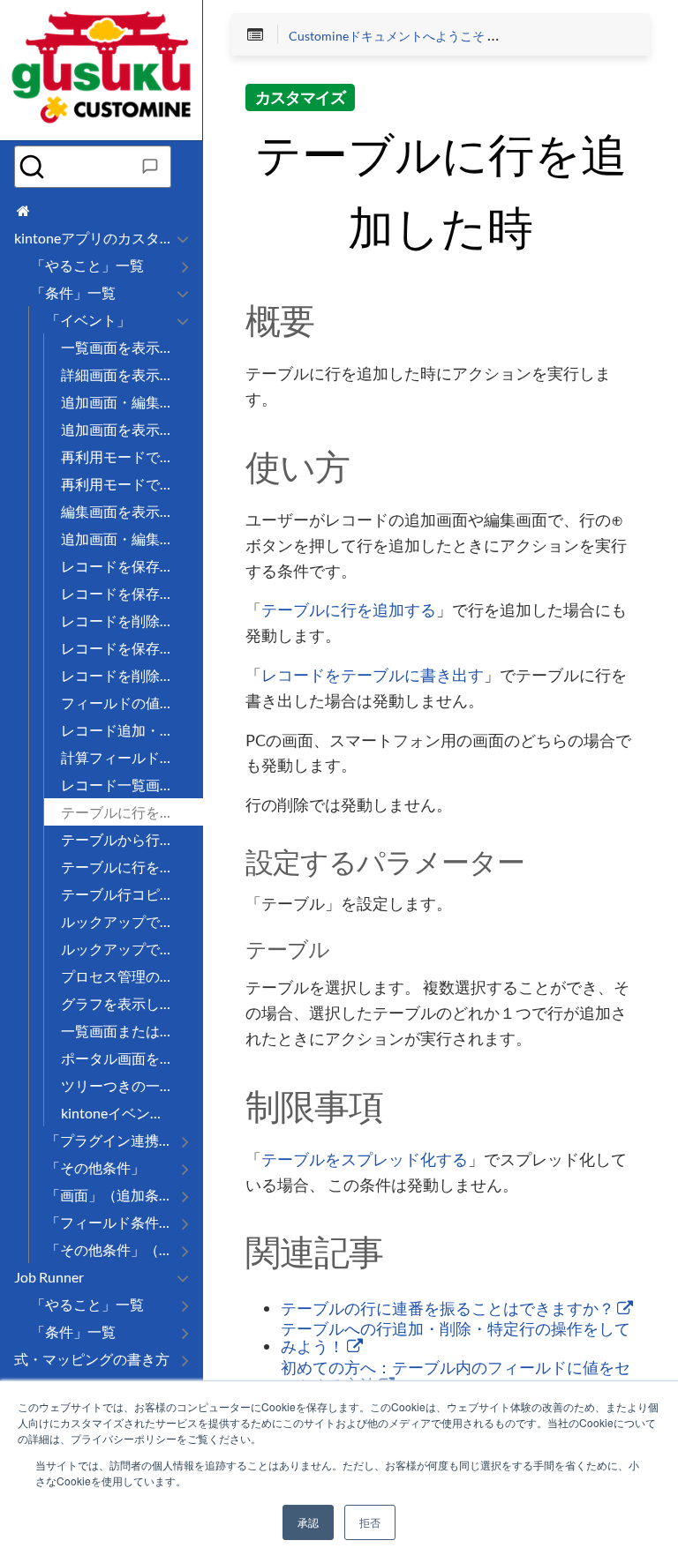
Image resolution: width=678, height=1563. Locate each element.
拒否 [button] (369, 1521)
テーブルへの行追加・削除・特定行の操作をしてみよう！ (455, 1338)
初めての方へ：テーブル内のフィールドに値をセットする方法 (455, 1377)
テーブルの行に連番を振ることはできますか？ (449, 1309)
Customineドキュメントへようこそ (387, 36)
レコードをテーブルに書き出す (372, 675)
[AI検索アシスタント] (150, 166)
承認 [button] (308, 1521)
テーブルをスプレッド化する (364, 1160)
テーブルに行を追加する (348, 610)
